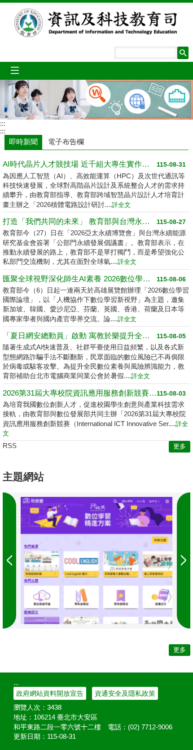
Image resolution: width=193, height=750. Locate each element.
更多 (179, 650)
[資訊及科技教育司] (96, 100)
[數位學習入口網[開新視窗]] (96, 561)
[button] (183, 53)
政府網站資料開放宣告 (49, 693)
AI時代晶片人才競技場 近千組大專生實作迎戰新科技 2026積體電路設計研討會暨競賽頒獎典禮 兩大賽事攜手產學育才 (80, 164)
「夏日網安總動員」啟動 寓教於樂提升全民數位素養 (80, 336)
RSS (10, 445)
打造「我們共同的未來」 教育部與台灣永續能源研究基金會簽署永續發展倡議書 (80, 221)
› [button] (9, 560)
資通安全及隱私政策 (125, 693)
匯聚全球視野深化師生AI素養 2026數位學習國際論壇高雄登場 (80, 279)
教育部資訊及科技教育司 (96, 23)
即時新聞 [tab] (23, 142)
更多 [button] (179, 446)
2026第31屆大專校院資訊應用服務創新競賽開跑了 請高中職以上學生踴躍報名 (80, 393)
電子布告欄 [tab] (66, 142)
